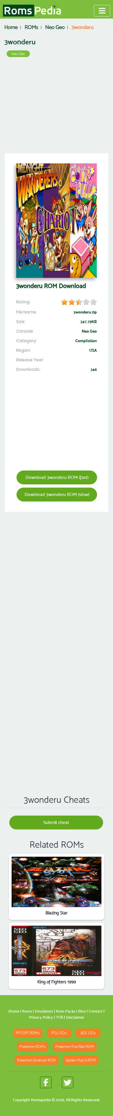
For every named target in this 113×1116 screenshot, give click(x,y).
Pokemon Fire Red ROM (74, 1046)
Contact (96, 1011)
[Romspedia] (32, 11)
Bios (82, 1011)
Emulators (44, 1011)
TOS (59, 1017)
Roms (27, 1011)
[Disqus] (56, 706)
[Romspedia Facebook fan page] (46, 1082)
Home (13, 1011)
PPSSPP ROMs (28, 1033)
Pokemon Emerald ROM (36, 1060)
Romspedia (41, 1099)
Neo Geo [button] (18, 54)
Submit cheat (56, 822)
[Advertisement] (56, 107)
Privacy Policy (41, 1017)
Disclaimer (75, 1017)
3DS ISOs (88, 1033)
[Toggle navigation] (102, 11)
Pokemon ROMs (32, 1046)
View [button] (56, 882)
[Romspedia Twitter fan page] (67, 1082)
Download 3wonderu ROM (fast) (56, 477)
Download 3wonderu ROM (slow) (57, 494)
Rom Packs (65, 1011)
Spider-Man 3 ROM (80, 1060)
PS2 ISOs (59, 1033)
